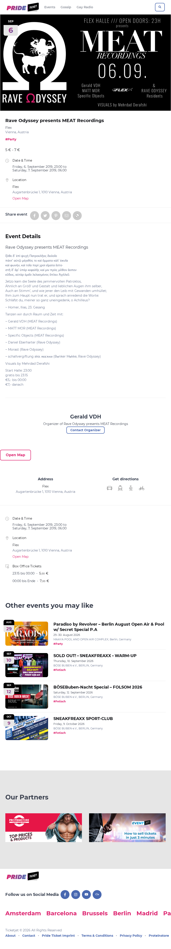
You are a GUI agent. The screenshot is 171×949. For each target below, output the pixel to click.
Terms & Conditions (97, 936)
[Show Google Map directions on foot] (130, 488)
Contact (28, 936)
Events (49, 7)
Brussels (95, 913)
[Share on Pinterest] (55, 215)
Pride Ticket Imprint (58, 936)
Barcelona (61, 913)
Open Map (20, 198)
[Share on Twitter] (45, 215)
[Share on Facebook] (34, 215)
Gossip (66, 7)
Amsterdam (23, 913)
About (10, 936)
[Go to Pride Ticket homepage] (22, 7)
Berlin (122, 913)
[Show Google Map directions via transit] (120, 488)
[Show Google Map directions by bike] (141, 488)
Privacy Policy (131, 936)
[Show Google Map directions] (109, 488)
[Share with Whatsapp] (77, 215)
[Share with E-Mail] (66, 215)
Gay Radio (85, 7)
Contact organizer (85, 430)
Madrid (147, 913)
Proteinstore (159, 936)
